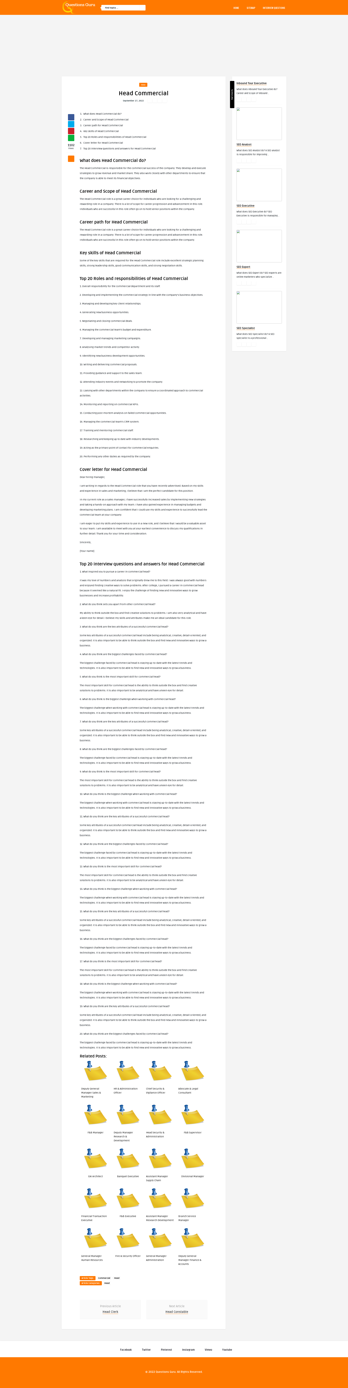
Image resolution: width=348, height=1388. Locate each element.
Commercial (104, 1278)
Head (143, 85)
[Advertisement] (174, 42)
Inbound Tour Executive (252, 83)
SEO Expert (243, 267)
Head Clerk (110, 1312)
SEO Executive (245, 205)
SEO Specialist (246, 328)
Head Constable (176, 1312)
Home (236, 8)
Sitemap (251, 8)
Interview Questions (274, 8)
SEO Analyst (244, 144)
